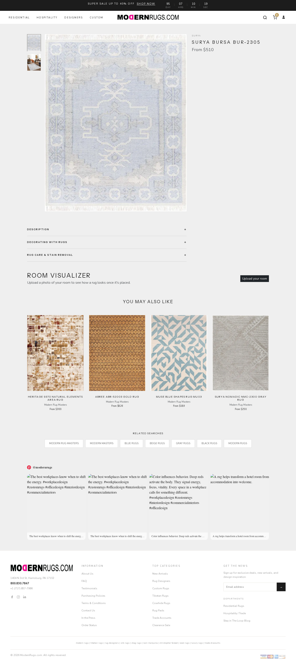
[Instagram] (18, 596)
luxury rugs (197, 643)
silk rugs (125, 643)
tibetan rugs (97, 643)
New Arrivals (160, 573)
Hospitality (47, 17)
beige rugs (157, 443)
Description (38, 229)
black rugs (209, 443)
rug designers (112, 643)
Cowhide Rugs (161, 603)
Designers (73, 17)
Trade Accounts (161, 618)
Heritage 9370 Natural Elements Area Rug (55, 398)
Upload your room (254, 279)
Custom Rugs (160, 588)
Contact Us (88, 610)
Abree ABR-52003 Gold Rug (117, 396)
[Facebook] (12, 596)
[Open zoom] (116, 122)
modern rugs (82, 643)
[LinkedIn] (24, 596)
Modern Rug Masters (64, 443)
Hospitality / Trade (234, 613)
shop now (146, 3)
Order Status (89, 625)
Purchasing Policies (93, 596)
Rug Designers (161, 581)
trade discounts (212, 643)
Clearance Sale (161, 625)
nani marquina (150, 643)
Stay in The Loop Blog (236, 620)
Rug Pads (158, 610)
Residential (19, 17)
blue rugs (131, 443)
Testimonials (89, 588)
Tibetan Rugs (160, 596)
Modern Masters (101, 443)
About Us (87, 573)
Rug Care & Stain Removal (50, 254)
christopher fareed (169, 643)
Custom (96, 17)
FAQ (84, 581)
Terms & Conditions (93, 603)
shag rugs (136, 643)
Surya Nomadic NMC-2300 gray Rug (241, 398)
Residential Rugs (233, 606)
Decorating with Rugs (47, 242)
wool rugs (184, 643)
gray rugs (183, 443)
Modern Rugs (237, 443)
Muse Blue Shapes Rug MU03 (179, 396)
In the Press (88, 618)
